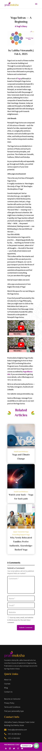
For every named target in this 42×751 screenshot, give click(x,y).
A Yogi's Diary (21, 26)
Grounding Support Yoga (21, 535)
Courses (7, 683)
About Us (7, 679)
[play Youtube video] (21, 327)
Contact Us (8, 691)
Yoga (19, 78)
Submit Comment (25, 627)
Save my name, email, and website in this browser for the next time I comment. (20, 619)
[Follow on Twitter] (14, 748)
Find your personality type (14, 711)
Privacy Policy (9, 703)
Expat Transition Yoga (21, 532)
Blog (6, 687)
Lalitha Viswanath (22, 51)
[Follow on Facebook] (18, 748)
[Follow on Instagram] (10, 748)
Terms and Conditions (12, 707)
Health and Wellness (21, 451)
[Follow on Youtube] (22, 748)
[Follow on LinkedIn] (5, 748)
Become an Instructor (12, 699)
